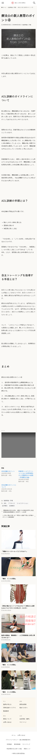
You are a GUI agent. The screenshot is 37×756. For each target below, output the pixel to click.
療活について (7, 719)
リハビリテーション (22, 503)
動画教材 (6, 711)
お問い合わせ (7, 722)
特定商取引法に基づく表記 (14, 748)
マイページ (23, 722)
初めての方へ (24, 707)
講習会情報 (23, 704)
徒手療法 (4, 505)
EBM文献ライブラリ (9, 707)
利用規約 (9, 744)
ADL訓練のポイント (8, 471)
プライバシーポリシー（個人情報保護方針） (18, 739)
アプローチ (11, 503)
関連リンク (27, 748)
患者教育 (11, 505)
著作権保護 (17, 744)
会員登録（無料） (25, 719)
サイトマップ (26, 744)
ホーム (14, 735)
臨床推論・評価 (27, 24)
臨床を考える (7, 704)
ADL (5, 503)
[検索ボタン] (34, 3)
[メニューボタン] (3, 3)
